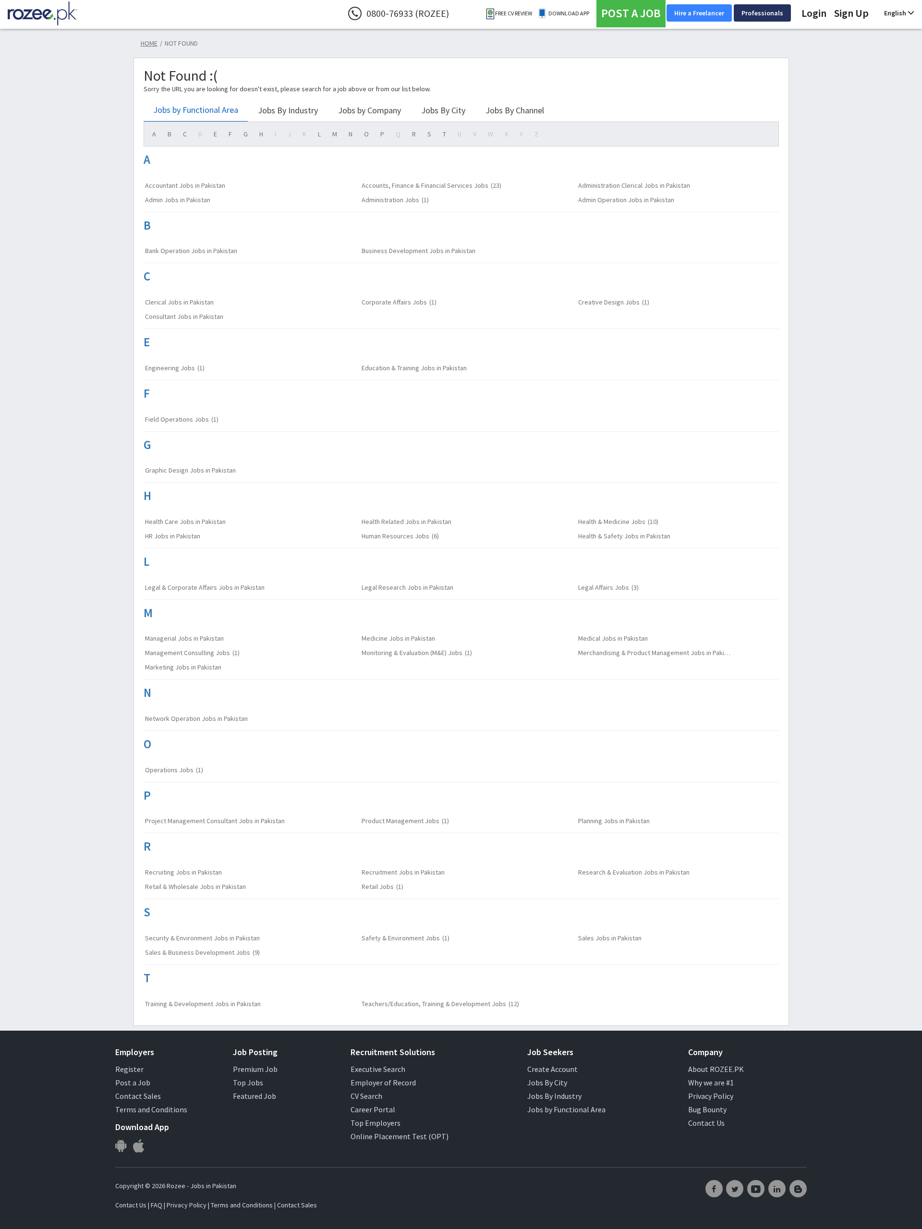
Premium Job (255, 1069)
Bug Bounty (707, 1109)
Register (129, 1069)
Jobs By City (443, 110)
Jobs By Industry (288, 110)
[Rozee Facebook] (714, 1188)
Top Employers (375, 1123)
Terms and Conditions (151, 1109)
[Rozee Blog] (798, 1188)
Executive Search (378, 1069)
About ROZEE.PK (716, 1069)
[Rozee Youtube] (755, 1188)
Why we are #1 (711, 1082)
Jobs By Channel (514, 110)
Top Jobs (248, 1082)
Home (149, 43)
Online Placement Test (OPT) (400, 1136)
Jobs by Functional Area (195, 109)
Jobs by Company (369, 110)
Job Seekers (550, 1052)
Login (813, 13)
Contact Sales (138, 1096)
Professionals (762, 13)
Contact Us (706, 1123)
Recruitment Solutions (393, 1052)
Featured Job (254, 1096)
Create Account (552, 1069)
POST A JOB (631, 13)
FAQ (156, 1205)
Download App (568, 13)
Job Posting (255, 1052)
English (896, 13)
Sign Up (851, 13)
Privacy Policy (710, 1096)
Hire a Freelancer (699, 13)
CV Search (366, 1096)
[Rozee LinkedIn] (777, 1188)
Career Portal (373, 1109)
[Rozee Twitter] (734, 1188)
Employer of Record (383, 1082)
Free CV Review (513, 13)
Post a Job (132, 1082)
